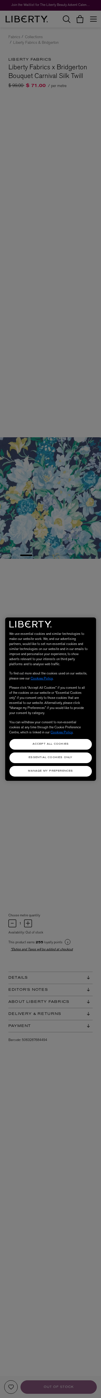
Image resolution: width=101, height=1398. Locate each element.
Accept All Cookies (51, 744)
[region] (50, 699)
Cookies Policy (42, 678)
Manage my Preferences (50, 771)
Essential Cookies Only (50, 757)
